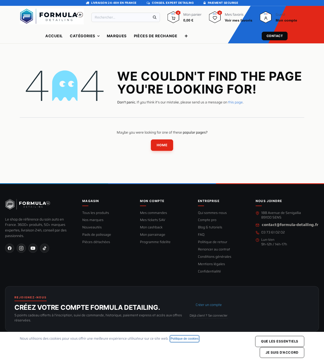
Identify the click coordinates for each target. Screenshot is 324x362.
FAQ (201, 234)
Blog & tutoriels (210, 227)
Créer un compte (209, 304)
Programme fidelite (155, 242)
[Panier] (173, 19)
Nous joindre (269, 201)
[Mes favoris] (215, 19)
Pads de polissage (96, 234)
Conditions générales (214, 257)
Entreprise (208, 201)
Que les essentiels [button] (279, 341)
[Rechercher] (155, 17)
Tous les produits (95, 213)
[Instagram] (21, 248)
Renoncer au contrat (214, 249)
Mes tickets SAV (152, 220)
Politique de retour (212, 242)
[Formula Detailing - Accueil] (28, 204)
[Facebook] (9, 248)
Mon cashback (151, 227)
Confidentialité (209, 271)
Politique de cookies (184, 338)
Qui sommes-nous (212, 213)
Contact (275, 36)
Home (162, 145)
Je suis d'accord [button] (282, 352)
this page (235, 102)
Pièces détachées (96, 242)
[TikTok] (44, 248)
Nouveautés (92, 227)
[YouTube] (32, 248)
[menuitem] (54, 36)
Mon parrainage (152, 234)
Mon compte (152, 201)
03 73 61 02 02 (273, 232)
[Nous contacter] (290, 225)
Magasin (90, 201)
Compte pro (207, 220)
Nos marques (93, 220)
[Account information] (266, 19)
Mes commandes (153, 213)
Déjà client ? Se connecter (209, 315)
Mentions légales (211, 264)
